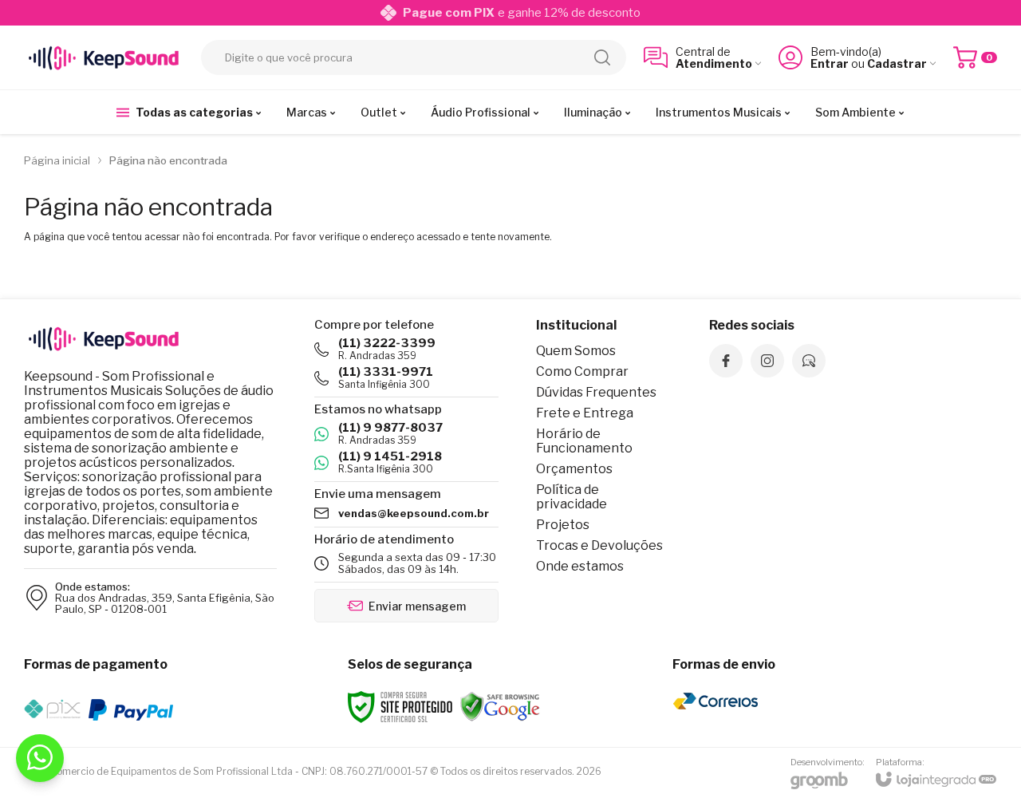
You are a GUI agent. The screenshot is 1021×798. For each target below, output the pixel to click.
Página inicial (57, 160)
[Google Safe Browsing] (500, 706)
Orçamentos (574, 468)
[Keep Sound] (103, 57)
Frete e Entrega (584, 413)
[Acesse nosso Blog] (809, 360)
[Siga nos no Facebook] (726, 360)
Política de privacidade (571, 497)
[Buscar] (602, 57)
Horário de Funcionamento (584, 441)
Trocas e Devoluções (599, 545)
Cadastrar (897, 63)
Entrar (829, 63)
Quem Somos (576, 350)
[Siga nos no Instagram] (767, 360)
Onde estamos (580, 566)
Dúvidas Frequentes (596, 392)
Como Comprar (582, 371)
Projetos (562, 524)
